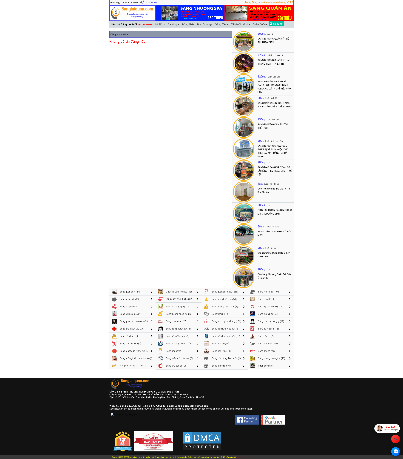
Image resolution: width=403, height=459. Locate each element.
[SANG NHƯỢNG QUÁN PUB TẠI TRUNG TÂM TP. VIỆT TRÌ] (243, 63)
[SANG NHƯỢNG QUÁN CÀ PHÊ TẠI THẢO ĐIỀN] (243, 41)
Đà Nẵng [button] (172, 24)
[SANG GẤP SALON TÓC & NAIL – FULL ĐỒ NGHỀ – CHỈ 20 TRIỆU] (243, 105)
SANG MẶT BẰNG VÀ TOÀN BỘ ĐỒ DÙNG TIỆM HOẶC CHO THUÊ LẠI (275, 171)
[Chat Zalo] (395, 451)
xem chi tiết (241, 457)
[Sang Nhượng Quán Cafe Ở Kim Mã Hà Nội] (243, 255)
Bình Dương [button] (204, 24)
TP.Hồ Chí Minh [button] (239, 24)
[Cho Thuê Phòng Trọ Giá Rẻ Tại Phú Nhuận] (243, 191)
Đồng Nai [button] (187, 24)
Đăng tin (277, 23)
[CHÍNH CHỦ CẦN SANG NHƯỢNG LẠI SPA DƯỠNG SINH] (243, 213)
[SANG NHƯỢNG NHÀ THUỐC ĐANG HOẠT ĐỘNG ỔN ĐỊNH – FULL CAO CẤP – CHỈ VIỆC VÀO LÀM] (243, 84)
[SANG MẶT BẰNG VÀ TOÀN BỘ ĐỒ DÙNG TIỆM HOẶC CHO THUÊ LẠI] (243, 170)
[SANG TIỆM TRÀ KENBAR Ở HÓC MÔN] (243, 234)
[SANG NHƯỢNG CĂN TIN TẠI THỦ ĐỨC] (243, 127)
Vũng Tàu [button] (221, 24)
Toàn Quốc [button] (259, 24)
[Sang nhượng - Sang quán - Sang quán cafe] (132, 13)
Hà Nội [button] (159, 24)
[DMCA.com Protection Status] (202, 438)
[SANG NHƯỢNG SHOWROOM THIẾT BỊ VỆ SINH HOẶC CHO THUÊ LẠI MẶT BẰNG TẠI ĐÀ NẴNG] (243, 148)
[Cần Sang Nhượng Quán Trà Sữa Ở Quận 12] (243, 277)
